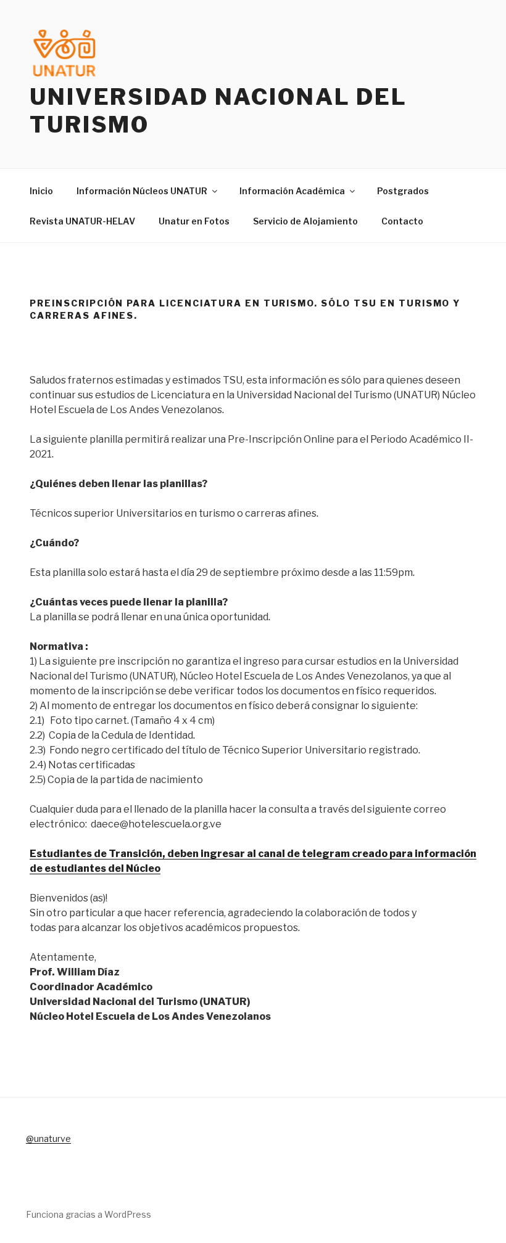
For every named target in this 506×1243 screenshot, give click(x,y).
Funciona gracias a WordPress (88, 1214)
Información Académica (292, 191)
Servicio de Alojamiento (305, 221)
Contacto (402, 221)
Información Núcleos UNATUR (142, 191)
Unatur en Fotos (194, 221)
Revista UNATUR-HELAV (82, 221)
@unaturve (48, 1138)
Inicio (41, 191)
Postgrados (403, 191)
